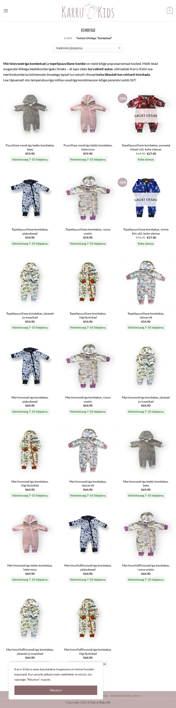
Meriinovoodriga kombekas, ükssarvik (87, 483)
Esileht (68, 38)
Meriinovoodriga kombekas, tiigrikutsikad (30, 483)
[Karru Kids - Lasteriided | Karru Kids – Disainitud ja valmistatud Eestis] (88, 10)
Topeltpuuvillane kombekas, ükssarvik (145, 315)
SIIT (133, 80)
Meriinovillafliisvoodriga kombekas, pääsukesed (88, 567)
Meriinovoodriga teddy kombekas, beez (145, 483)
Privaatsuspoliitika (126, 695)
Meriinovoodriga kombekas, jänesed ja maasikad (146, 399)
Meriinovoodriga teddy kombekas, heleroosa (30, 567)
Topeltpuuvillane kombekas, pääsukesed (30, 231)
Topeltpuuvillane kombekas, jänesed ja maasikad (30, 315)
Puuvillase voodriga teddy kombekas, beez (30, 147)
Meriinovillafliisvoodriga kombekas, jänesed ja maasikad (30, 651)
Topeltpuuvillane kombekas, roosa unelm (87, 231)
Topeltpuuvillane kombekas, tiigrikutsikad (88, 315)
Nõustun (56, 690)
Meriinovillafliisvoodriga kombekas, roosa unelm (146, 567)
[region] (56, 680)
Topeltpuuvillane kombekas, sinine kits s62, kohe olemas (145, 231)
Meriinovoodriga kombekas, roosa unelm (88, 399)
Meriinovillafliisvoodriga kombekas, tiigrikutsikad (88, 651)
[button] (5, 10)
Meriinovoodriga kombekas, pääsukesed (30, 399)
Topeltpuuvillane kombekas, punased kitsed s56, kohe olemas (146, 147)
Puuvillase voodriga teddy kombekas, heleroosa (88, 147)
